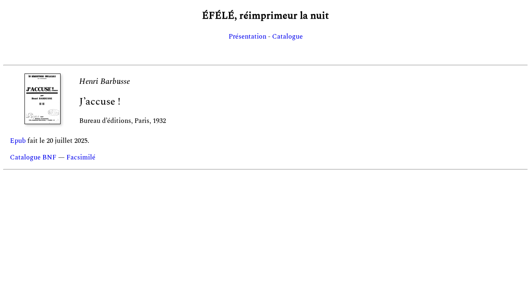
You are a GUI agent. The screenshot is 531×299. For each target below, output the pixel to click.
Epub (18, 141)
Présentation (247, 37)
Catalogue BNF (33, 157)
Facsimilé (80, 157)
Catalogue (287, 37)
